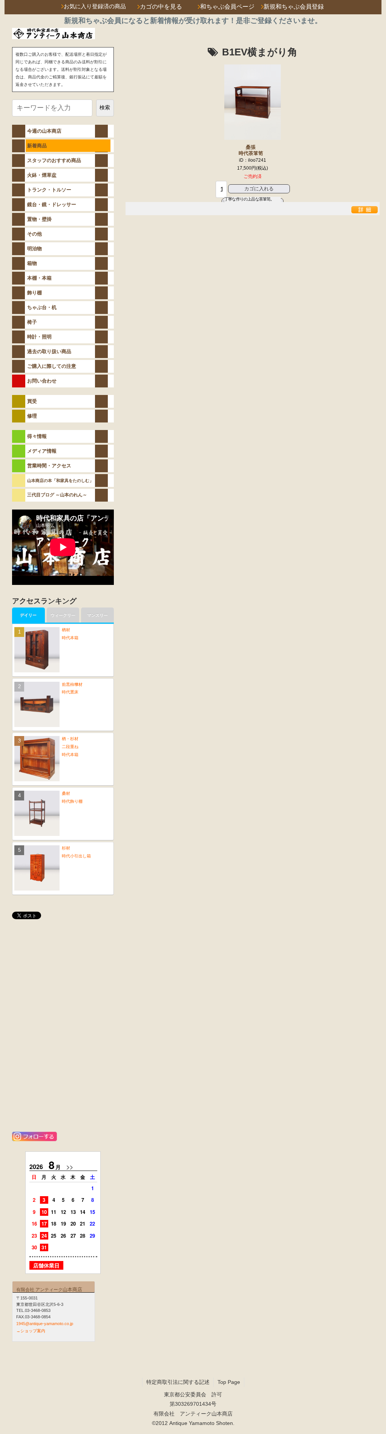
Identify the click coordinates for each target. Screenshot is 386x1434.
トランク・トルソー (49, 190)
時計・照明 (39, 337)
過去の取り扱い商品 (49, 351)
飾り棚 (34, 292)
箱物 (32, 263)
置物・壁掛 (39, 219)
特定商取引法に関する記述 (178, 1382)
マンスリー (97, 615)
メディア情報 (42, 451)
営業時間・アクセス (49, 465)
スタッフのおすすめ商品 (54, 160)
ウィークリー (63, 615)
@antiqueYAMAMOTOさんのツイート (53, 934)
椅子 (32, 322)
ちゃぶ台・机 (42, 307)
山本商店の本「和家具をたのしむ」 (60, 480)
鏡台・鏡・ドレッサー (51, 204)
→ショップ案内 (30, 1330)
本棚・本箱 (39, 278)
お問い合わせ (42, 381)
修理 (32, 416)
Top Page (229, 1382)
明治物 (34, 248)
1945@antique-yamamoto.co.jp (44, 1323)
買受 (32, 401)
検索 (105, 107)
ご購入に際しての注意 (51, 366)
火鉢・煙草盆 (42, 175)
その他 (34, 234)
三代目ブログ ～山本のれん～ (57, 494)
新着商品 (37, 145)
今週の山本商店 (44, 131)
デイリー (28, 615)
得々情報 (37, 436)
